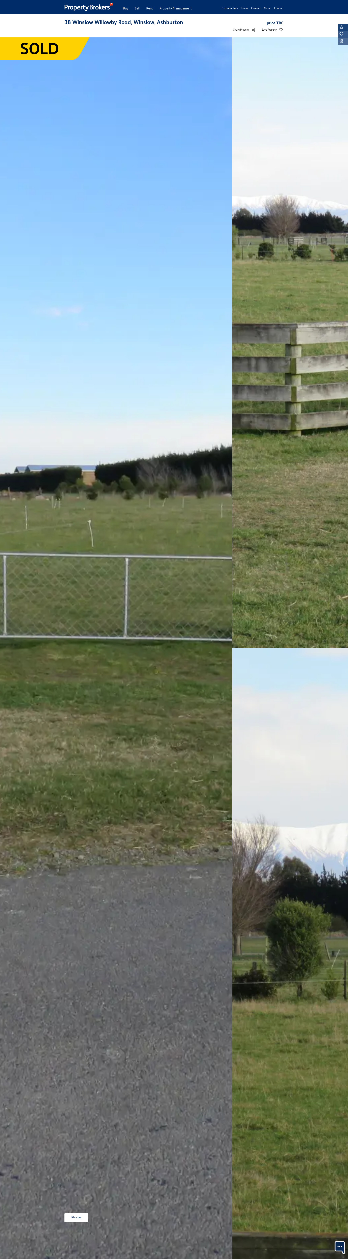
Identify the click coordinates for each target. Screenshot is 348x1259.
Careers (256, 8)
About (267, 8)
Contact (279, 8)
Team (244, 8)
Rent (149, 8)
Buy (125, 8)
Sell (137, 8)
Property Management (176, 8)
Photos (76, 1217)
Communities (230, 8)
